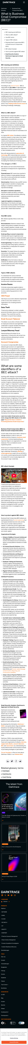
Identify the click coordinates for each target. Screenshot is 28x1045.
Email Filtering (6, 777)
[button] (23, 2)
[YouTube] (8, 895)
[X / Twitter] (5, 895)
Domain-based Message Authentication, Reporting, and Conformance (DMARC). (14, 670)
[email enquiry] (15, 895)
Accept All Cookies (14, 1042)
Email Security (6, 774)
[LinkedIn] (2, 895)
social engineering (19, 520)
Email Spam (6, 771)
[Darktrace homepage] (12, 892)
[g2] (12, 895)
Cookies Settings (14, 1038)
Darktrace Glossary (4, 9)
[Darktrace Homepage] (9, 2)
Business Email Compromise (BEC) (17, 9)
